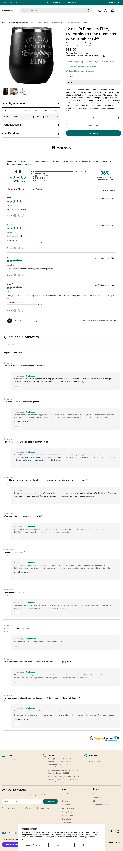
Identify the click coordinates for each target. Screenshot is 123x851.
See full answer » (21, 422)
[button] (16, 386)
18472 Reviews (20, 181)
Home (4, 23)
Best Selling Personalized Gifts (21, 23)
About (4, 2)
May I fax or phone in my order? (17, 628)
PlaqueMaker (13, 840)
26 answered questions (74, 43)
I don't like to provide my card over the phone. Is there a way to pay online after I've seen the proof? (45, 480)
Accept (60, 845)
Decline (86, 845)
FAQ (119, 2)
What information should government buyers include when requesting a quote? (37, 662)
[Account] (105, 10)
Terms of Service (114, 842)
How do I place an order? (14, 552)
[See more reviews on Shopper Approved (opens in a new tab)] (23, 216)
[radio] (61, 171)
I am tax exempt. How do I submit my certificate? (24, 366)
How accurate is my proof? (15, 592)
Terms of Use (31, 808)
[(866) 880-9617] (99, 10)
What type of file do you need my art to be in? (23, 516)
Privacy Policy (68, 839)
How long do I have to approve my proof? (21, 402)
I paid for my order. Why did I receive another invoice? (26, 442)
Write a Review (108, 190)
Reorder (112, 2)
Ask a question (90, 43)
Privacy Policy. (43, 808)
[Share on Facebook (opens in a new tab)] (14, 216)
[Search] (88, 10)
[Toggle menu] (119, 14)
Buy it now (93, 133)
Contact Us (13, 2)
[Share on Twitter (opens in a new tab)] (19, 216)
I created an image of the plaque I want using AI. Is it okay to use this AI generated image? (42, 698)
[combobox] (56, 10)
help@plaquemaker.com (50, 493)
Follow (6, 369)
